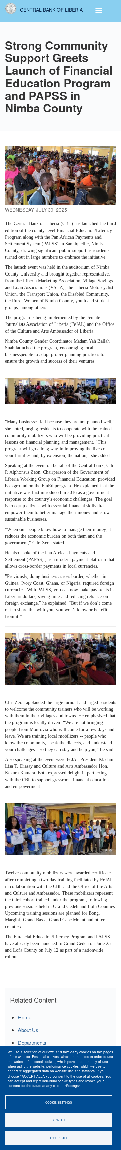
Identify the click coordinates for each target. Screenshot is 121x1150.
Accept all (59, 1138)
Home (24, 1017)
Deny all (59, 1120)
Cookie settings (58, 1102)
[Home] (11, 8)
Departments (32, 1042)
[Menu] (98, 11)
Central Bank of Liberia (51, 9)
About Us (28, 1029)
